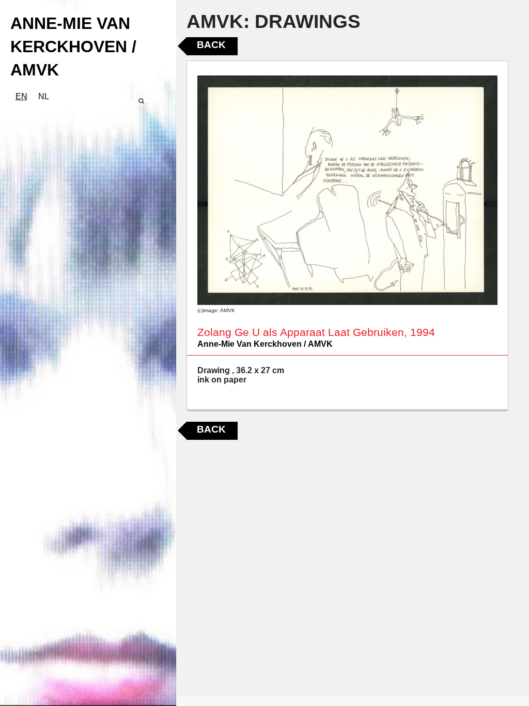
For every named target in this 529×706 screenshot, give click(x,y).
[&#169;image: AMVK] (347, 190)
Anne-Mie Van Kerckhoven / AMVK (265, 344)
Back (211, 44)
